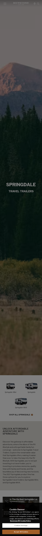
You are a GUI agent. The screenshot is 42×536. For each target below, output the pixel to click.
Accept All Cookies (21, 532)
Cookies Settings (21, 525)
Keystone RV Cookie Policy (20, 521)
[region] (21, 519)
